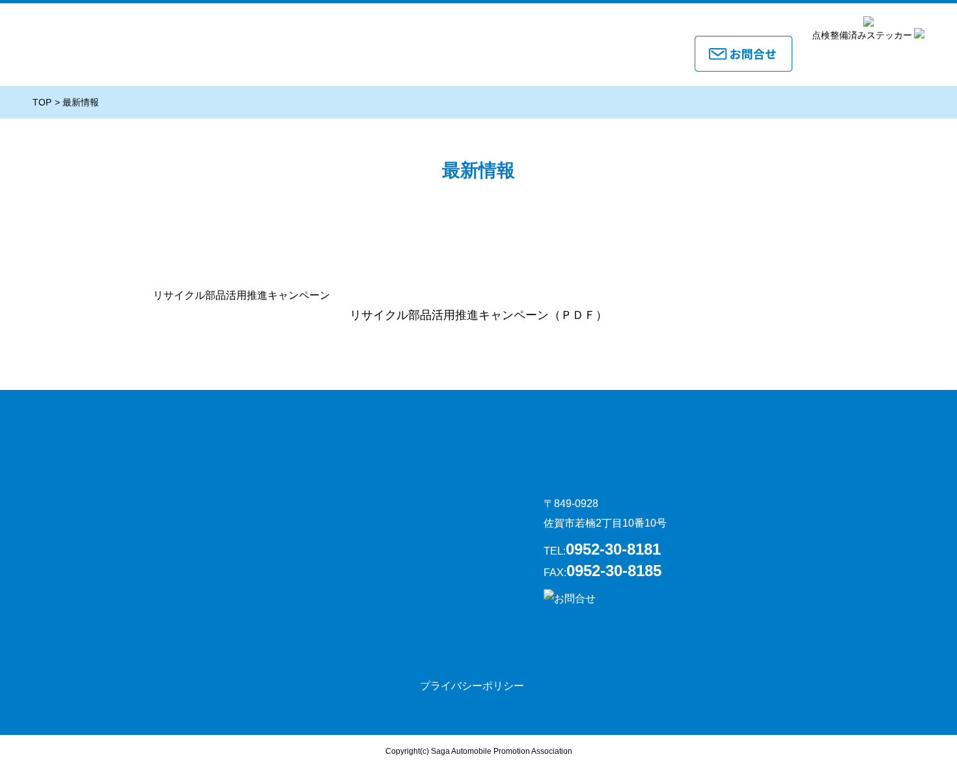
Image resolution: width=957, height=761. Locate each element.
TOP (42, 102)
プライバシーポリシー (472, 685)
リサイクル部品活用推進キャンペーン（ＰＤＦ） (478, 315)
